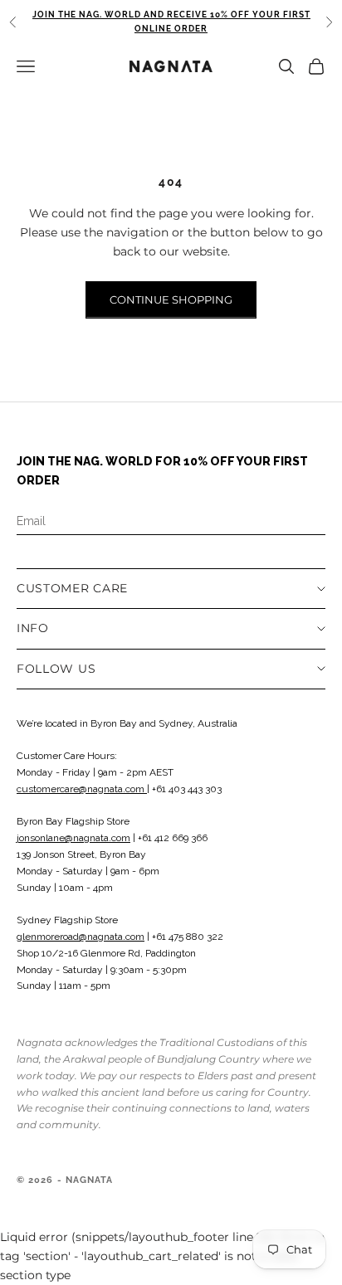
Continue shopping (171, 299)
